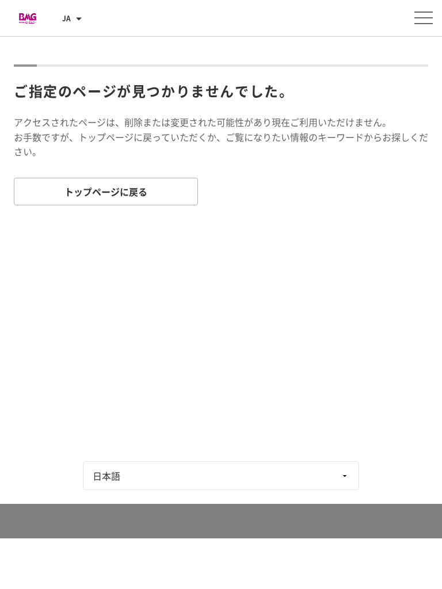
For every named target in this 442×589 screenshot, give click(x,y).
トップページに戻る (105, 191)
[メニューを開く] (423, 18)
